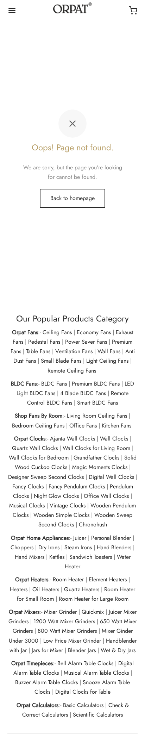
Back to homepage (72, 198)
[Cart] (133, 10)
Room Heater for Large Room (93, 599)
